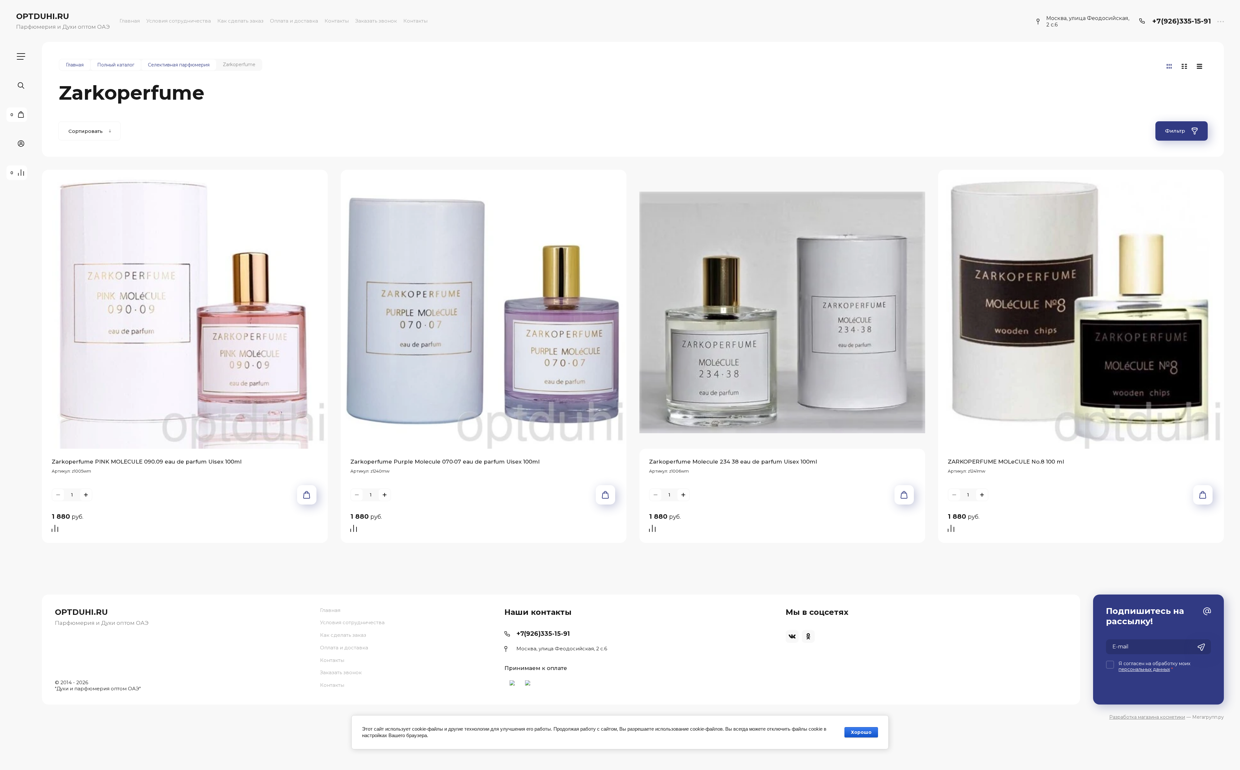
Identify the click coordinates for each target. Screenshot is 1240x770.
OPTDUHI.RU (42, 16)
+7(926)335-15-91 (1181, 21)
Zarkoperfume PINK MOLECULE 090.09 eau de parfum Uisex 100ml (147, 461)
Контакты (337, 21)
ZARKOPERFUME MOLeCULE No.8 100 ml (1006, 461)
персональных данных (1144, 669)
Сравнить (56, 529)
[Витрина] (1169, 66)
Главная (129, 21)
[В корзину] (306, 495)
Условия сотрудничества (178, 21)
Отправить (1201, 647)
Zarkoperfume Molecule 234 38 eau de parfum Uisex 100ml (733, 461)
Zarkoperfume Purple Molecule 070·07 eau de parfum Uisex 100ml (445, 461)
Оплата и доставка (294, 21)
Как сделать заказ (240, 21)
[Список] (1184, 66)
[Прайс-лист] (1199, 66)
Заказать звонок (376, 21)
